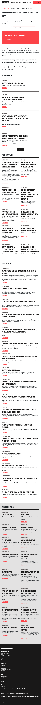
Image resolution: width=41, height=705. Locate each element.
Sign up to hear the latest (6, 669)
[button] (20, 149)
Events (2, 666)
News (17, 2)
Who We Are (27, 2)
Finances (3, 654)
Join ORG (37, 2)
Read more (4, 87)
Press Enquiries (4, 676)
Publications (3, 668)
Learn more (9, 39)
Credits (26, 693)
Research (24, 2)
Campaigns (13, 2)
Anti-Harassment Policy (6, 655)
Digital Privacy (5, 512)
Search (2, 647)
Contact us (3, 686)
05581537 (7, 698)
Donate (30, 2)
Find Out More (5, 184)
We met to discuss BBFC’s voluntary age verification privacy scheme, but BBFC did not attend (15, 118)
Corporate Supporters (5, 653)
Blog (20, 2)
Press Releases (4, 677)
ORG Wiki (3, 657)
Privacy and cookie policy (6, 702)
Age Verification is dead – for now (12, 83)
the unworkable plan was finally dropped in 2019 (24, 26)
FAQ (1, 659)
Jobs (2, 658)
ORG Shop (3, 670)
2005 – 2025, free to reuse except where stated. (14, 693)
